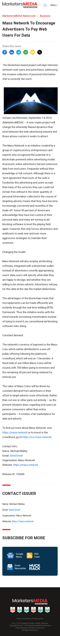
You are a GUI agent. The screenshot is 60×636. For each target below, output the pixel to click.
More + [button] (54, 5)
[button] (45, 5)
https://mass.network (14, 432)
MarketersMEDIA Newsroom (19, 15)
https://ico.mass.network (37, 437)
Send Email (16, 455)
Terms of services (24, 619)
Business (45, 15)
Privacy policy (37, 619)
